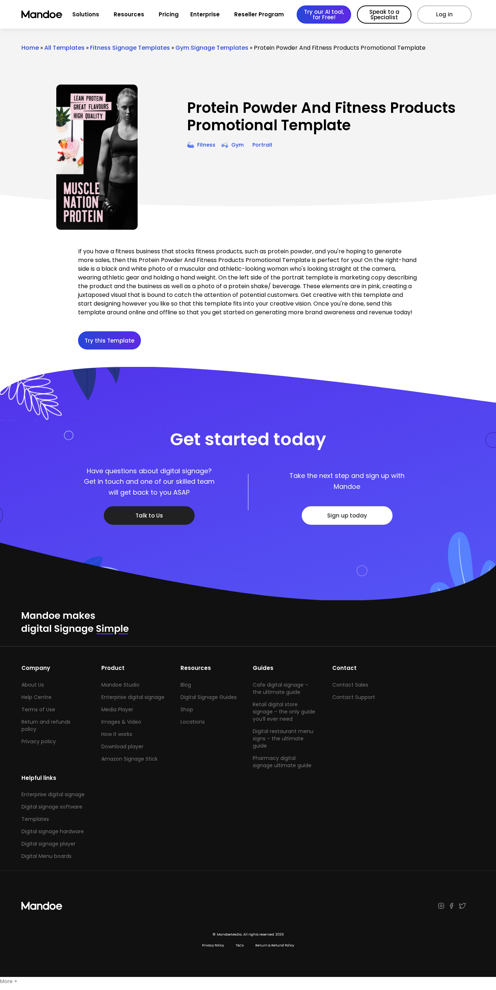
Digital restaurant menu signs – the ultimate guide (283, 738)
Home (30, 48)
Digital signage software (51, 806)
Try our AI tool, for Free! (324, 14)
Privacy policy (38, 741)
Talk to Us (149, 515)
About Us (32, 684)
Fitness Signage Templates (130, 48)
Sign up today (347, 515)
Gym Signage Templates (211, 48)
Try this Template (109, 340)
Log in (444, 14)
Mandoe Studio (120, 684)
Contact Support (353, 697)
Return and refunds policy (45, 725)
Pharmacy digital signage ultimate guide (282, 761)
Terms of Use (38, 709)
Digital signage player (48, 843)
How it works (116, 734)
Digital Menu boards (46, 856)
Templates (35, 819)
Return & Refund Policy (274, 945)
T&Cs (240, 945)
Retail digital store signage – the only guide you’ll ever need (284, 712)
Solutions (85, 14)
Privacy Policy (213, 945)
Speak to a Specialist (384, 14)
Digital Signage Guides (208, 697)
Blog (185, 684)
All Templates (64, 48)
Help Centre (36, 697)
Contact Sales (350, 684)
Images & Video (121, 721)
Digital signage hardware (52, 831)
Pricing (169, 14)
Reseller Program (259, 14)
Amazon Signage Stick (129, 758)
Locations (192, 721)
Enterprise (205, 14)
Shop (186, 709)
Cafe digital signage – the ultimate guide (280, 688)
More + (8, 981)
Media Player (117, 709)
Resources (129, 14)
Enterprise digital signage (132, 697)
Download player (122, 746)
